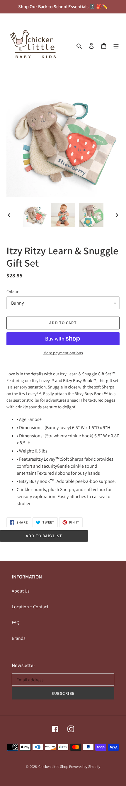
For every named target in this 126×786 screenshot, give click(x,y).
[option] (35, 215)
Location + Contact (30, 607)
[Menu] (116, 45)
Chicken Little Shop (53, 766)
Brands (18, 638)
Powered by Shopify (84, 766)
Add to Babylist (44, 535)
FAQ (16, 622)
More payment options (63, 352)
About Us (21, 591)
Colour (12, 291)
